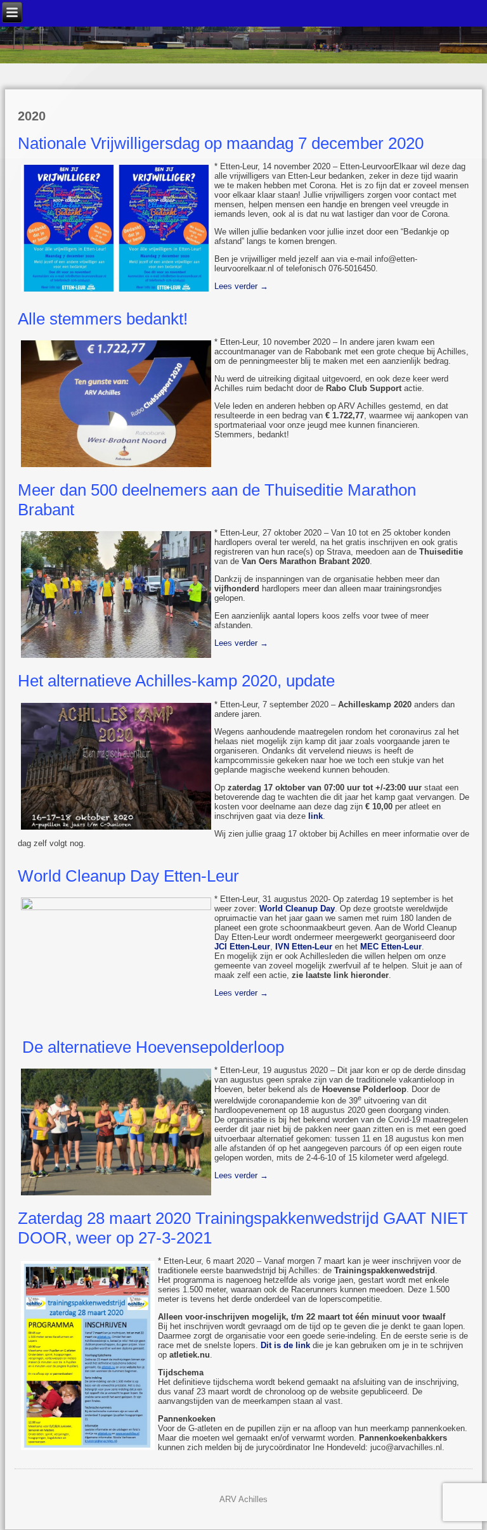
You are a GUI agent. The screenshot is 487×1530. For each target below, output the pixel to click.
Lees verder (241, 286)
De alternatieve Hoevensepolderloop (151, 1047)
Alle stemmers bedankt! (103, 318)
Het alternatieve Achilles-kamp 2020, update (176, 680)
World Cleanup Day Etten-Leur (128, 875)
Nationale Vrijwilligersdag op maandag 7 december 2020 (221, 143)
